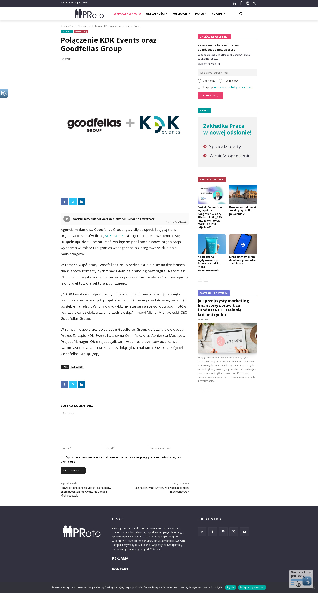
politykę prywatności (240, 87)
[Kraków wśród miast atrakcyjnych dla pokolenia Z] (243, 194)
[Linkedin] (81, 201)
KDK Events (114, 235)
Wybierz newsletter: (209, 63)
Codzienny (209, 80)
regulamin (220, 87)
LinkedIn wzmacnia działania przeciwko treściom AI (242, 260)
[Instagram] (247, 3)
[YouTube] (244, 531)
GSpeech (182, 222)
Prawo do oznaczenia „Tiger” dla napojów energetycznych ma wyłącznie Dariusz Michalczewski (86, 491)
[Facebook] (241, 3)
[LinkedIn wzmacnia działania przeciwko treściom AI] (243, 244)
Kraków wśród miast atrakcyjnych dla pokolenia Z (242, 210)
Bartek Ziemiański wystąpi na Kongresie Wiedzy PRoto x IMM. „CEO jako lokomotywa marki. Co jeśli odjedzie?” (210, 217)
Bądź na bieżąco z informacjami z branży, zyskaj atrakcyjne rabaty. (224, 56)
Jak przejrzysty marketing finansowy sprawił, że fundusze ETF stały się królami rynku (223, 307)
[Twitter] (254, 3)
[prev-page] (200, 279)
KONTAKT (120, 569)
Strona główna (68, 26)
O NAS (117, 519)
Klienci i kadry (81, 31)
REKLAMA (120, 558)
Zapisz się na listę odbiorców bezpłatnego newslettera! (218, 47)
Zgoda (230, 587)
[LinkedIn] (234, 3)
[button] (240, 13)
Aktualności (84, 26)
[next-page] (206, 279)
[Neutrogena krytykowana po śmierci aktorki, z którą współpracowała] (212, 244)
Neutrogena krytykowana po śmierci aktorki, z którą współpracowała (209, 263)
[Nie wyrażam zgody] (313, 587)
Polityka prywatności (252, 587)
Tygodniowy (231, 80)
